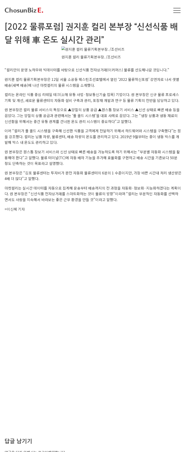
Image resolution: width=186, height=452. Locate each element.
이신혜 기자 (16, 209)
